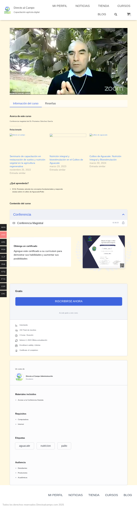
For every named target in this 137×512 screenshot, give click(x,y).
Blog (102, 14)
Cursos (123, 6)
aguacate (24, 445)
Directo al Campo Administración (39, 376)
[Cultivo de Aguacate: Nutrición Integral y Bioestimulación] (108, 144)
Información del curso (25, 103)
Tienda (103, 6)
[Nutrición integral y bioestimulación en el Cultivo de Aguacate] (68, 144)
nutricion (46, 445)
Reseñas (50, 103)
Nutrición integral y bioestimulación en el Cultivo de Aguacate (66, 159)
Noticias (83, 6)
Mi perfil (59, 6)
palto (64, 445)
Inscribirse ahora (69, 301)
